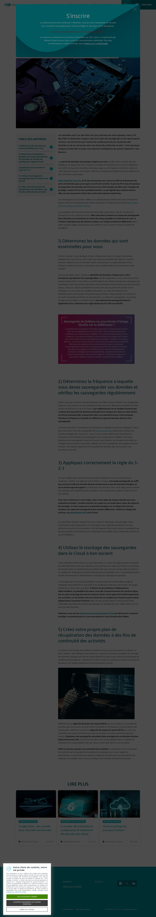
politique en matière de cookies (16, 892)
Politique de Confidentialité (96, 43)
